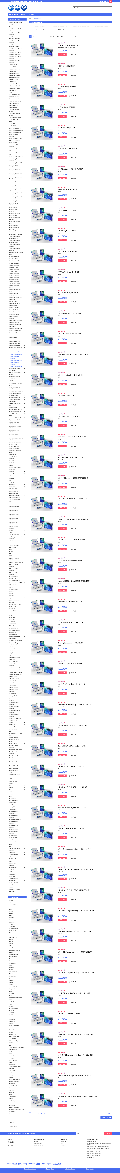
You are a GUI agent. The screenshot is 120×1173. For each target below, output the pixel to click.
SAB (10, 902)
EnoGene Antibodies (13, 589)
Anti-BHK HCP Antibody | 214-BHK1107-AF (72, 540)
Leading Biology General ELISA (14, 149)
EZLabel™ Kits (12, 621)
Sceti (10, 978)
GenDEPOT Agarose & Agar (15, 101)
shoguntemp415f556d (14, 259)
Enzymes (11, 598)
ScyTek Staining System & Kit (16, 391)
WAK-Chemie (12, 1090)
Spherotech (11, 1010)
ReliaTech (11, 995)
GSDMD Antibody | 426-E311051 (68, 87)
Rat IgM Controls (13, 837)
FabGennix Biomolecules (14, 630)
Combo (10, 532)
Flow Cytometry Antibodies (15, 640)
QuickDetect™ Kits (13, 809)
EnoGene (11, 900)
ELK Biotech (11, 1043)
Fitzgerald (11, 911)
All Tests (11, 465)
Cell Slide (11, 504)
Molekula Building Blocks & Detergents (15, 218)
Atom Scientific (12, 1038)
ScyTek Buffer (12, 381)
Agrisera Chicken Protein (14, 69)
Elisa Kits (11, 587)
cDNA (10, 502)
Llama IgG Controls (13, 737)
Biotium (10, 915)
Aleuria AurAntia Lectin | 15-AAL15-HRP (71, 622)
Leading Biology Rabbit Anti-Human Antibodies (15, 174)
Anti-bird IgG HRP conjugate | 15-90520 (71, 828)
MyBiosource (12, 1083)
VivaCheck (11, 1092)
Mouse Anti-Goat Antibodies (15, 756)
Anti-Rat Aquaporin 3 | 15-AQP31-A (69, 396)
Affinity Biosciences (13, 948)
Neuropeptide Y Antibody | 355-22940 (70, 643)
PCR (10, 789)
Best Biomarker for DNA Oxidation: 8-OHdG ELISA (98, 1146)
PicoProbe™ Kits (12, 798)
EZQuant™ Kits (12, 623)
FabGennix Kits (12, 632)
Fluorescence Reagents (14, 643)
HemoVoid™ (11, 683)
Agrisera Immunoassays (14, 73)
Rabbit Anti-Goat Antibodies (15, 819)
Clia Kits (11, 530)
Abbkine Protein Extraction (15, 322)
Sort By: (52, 36)
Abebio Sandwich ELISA (14, 345)
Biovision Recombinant (14, 495)
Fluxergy (11, 1075)
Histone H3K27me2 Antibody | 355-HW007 (72, 746)
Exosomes (11, 613)
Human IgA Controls (13, 687)
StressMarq (11, 917)
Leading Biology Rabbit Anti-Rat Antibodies (15, 182)
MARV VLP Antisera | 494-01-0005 (69, 272)
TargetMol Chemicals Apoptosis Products (14, 266)
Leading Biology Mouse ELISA (16, 163)
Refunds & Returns (70, 1169)
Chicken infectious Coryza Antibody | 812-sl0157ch (74, 1076)
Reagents (11, 840)
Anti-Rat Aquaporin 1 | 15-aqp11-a (69, 416)
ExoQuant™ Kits (12, 611)
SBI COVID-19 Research (14, 859)
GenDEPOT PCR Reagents (15, 117)
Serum (10, 861)
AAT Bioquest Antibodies (15, 393)
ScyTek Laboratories (13, 1008)
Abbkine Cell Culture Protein (15, 22)
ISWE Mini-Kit (12, 724)
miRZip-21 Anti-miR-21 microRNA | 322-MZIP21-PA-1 (75, 870)
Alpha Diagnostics (13, 971)
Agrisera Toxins (12, 90)
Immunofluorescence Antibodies (14, 707)
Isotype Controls (13, 720)
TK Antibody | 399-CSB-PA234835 (69, 45)
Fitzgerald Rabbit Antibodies (15, 418)
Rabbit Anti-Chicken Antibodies (13, 812)
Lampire (10, 1000)
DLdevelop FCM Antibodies (15, 411)
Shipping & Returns (38, 1145)
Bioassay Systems (13, 1030)
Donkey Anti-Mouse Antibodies (13, 569)
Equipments (11, 602)
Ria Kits (10, 844)
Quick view (42, 56)
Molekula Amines (13, 207)
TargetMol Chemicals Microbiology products (14, 278)
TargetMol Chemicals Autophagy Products (14, 270)
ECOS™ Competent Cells (14, 580)
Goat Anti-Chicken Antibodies (13, 664)
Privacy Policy (90, 1169)
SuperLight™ (11, 870)
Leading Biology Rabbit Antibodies (14, 186)
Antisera (11, 476)
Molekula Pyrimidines (14, 227)
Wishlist (36, 1141)
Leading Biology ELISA (14, 142)
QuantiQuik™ (12, 807)
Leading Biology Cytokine (15, 132)
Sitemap (22, 1171)
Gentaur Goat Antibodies (16, 352)
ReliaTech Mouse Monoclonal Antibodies (16, 439)
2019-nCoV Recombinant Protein (15, 451)
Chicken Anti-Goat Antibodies (13, 511)
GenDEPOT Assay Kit (14, 105)
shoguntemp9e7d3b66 (14, 261)
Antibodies (11, 471)
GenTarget (11, 980)
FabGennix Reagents (13, 634)
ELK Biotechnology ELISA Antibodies (15, 427)
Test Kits (11, 872)
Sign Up (106, 1)
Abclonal (11, 943)
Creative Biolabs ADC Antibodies (14, 423)
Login (100, 1)
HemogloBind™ (12, 681)
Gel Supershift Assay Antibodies (14, 650)
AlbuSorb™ (11, 461)
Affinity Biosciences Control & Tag (15, 29)
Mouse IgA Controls (13, 766)
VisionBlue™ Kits (12, 885)
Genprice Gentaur (13, 1049)
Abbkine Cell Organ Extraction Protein (13, 294)
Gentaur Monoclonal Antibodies (14, 357)
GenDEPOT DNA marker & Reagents (15, 114)
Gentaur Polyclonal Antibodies (14, 363)
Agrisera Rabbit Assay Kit (15, 86)
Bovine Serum (90, 1157)
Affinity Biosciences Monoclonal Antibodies (14, 37)
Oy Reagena (11, 1058)
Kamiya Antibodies (13, 727)
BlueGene (11, 959)
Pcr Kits (10, 792)
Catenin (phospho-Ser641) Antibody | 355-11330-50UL (75, 1034)
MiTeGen (11, 991)
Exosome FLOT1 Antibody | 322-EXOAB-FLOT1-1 (74, 602)
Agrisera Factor (12, 71)
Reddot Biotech (12, 963)
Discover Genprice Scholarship (94, 1153)
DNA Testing (12, 556)
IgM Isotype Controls (14, 698)
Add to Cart (62, 54)
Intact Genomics (13, 1060)
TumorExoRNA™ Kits (13, 878)
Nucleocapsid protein (14, 777)
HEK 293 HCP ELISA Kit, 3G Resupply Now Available (98, 1151)
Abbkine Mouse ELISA (14, 314)
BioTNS (10, 1094)
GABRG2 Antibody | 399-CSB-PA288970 (71, 169)
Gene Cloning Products (14, 657)
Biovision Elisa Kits (13, 493)
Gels (10, 655)
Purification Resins (13, 800)
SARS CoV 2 (12, 857)
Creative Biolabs (12, 905)
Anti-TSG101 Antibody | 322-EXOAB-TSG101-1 (73, 478)
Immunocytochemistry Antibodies (14, 703)
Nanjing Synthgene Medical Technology (15, 1067)
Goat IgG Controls (13, 676)
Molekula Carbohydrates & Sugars (15, 222)
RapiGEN (11, 1073)
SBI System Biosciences (14, 989)
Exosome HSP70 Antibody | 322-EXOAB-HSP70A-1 (74, 581)
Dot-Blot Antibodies (13, 576)
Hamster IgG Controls (14, 678)
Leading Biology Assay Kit (15, 128)
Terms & (30, 1169)
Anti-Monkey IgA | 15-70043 (67, 210)
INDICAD (11, 1098)
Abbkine (11, 961)
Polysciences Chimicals (14, 376)
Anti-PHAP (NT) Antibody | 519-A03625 (70, 663)
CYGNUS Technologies (14, 545)
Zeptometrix (12, 1021)
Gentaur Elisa (12, 659)
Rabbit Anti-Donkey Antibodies (13, 816)
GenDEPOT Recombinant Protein (14, 120)
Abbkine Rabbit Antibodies (15, 330)
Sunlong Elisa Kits (13, 867)
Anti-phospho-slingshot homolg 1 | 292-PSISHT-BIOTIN (76, 911)
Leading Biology (12, 930)
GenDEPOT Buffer (13, 107)
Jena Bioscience (12, 976)
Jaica (10, 1045)
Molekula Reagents (13, 230)
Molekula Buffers (13, 215)
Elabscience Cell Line (14, 96)
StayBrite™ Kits (12, 863)
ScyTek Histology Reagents (15, 383)
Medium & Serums (13, 743)
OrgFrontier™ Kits (13, 781)
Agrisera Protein (12, 81)
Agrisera (11, 982)
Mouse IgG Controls (13, 768)
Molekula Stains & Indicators (15, 234)
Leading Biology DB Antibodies (13, 135)
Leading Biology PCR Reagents (13, 166)
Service (10, 254)
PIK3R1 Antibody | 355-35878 (67, 190)
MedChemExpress (13, 956)
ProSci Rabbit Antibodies (14, 397)
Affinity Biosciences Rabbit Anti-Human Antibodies (15, 53)
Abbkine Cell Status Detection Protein (13, 300)
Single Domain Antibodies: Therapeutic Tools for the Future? (99, 1144)
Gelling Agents (12, 653)
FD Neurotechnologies (14, 1041)
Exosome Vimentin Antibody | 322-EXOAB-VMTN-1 (74, 705)
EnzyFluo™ (11, 593)
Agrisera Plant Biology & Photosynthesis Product (14, 76)
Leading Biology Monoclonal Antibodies (15, 159)
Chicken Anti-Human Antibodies (14, 515)
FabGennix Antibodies (14, 628)
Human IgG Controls (13, 689)
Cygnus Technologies (14, 1025)
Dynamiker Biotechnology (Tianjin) (17, 1109)
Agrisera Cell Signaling (14, 67)
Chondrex (11, 1023)
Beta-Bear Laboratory (14, 1107)
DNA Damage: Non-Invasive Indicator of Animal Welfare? (98, 1149)
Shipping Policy (50, 1169)
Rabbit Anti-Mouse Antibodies (13, 826)
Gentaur (10, 1004)
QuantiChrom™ (12, 802)
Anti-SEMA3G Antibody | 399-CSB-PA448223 (72, 499)
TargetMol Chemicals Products (14, 286)
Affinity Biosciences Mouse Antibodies (15, 41)
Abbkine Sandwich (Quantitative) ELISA (13, 338)
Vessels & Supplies (13, 882)
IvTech (10, 1051)
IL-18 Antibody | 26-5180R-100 (68, 148)
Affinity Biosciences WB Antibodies (14, 61)
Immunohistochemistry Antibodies (14, 711)
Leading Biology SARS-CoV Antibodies (15, 194)
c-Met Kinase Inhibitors (14, 497)
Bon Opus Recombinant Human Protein (14, 400)
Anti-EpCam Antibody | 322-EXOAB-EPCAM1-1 (73, 354)
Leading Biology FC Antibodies (13, 145)
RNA (10, 846)
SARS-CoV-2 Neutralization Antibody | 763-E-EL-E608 (75, 1055)
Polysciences (12, 1111)
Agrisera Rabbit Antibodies (15, 84)
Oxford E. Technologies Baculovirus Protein (14, 237)
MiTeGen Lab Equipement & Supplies (15, 373)
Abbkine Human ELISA (14, 305)
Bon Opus (11, 984)
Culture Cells (12, 541)
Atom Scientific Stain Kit (14, 94)
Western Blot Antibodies (14, 889)
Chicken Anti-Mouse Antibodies (13, 519)
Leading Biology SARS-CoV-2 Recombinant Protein (16, 198)
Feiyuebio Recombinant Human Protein (14, 637)
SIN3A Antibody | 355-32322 (67, 107)
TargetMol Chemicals (14, 1081)
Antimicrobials (12, 474)
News (23, 15)
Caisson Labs (12, 1019)
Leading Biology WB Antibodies (13, 204)
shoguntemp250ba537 (14, 256)
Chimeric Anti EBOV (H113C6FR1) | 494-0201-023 (74, 890)
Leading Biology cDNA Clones (16, 130)
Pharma (10, 796)
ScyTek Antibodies (13, 379)
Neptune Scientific (13, 1086)
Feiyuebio (11, 913)
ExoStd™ (11, 615)
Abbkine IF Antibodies (14, 307)
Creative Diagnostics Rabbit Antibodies (15, 538)
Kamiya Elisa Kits (13, 729)
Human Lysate (12, 691)
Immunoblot (11, 700)
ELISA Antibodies (13, 585)
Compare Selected (106, 1117)
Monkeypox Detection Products (14, 435)
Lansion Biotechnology (14, 1079)
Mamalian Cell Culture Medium (14, 740)
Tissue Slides (12, 874)
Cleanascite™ (12, 528)
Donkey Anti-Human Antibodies (13, 565)
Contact (31, 15)
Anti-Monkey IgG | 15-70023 (67, 231)
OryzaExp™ (11, 783)
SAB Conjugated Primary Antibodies (14, 849)
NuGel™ (10, 779)
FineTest (11, 920)
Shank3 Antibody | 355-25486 (67, 251)
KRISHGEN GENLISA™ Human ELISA (15, 734)
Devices (10, 549)
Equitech (11, 1028)
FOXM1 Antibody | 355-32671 (67, 128)
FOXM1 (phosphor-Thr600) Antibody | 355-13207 (74, 993)
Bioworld (11, 941)
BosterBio (11, 939)
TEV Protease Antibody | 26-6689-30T (70, 560)
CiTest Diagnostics (13, 1015)
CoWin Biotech (12, 1096)
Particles (11, 787)
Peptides (11, 794)
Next (109, 1113)
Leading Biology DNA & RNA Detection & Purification (15, 139)
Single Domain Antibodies (15, 420)
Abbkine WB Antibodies (14, 343)
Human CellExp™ (12, 685)
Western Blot (12, 887)
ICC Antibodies (12, 693)
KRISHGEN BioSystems (14, 950)
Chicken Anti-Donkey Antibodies (14, 507)
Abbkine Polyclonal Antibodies (13, 317)
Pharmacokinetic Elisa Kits (15, 442)
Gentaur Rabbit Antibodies (16, 366)
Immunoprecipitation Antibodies (14, 715)
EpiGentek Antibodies (14, 600)
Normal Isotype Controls (14, 774)
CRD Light (11, 1077)
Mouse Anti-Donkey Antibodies (13, 752)
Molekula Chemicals (13, 225)
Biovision (11, 952)
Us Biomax (11, 993)
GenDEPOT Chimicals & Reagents (14, 110)
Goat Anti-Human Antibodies (15, 670)
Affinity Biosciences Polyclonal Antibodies (14, 45)
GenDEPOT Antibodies (14, 103)
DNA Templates (12, 891)
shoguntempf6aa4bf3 (14, 263)
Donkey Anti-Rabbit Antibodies (13, 573)
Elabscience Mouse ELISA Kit (15, 583)
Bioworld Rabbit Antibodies (15, 347)
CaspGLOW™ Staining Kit (14, 499)
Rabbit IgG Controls (13, 829)
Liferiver (10, 1088)
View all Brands (12, 1114)
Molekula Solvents (13, 232)
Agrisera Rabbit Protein (14, 88)
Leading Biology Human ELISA (14, 153)
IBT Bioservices (12, 1034)
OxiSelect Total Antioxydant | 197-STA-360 (72, 808)
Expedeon (11, 1032)
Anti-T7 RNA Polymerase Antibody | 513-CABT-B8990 (75, 952)
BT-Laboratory (12, 924)
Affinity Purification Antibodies (13, 457)
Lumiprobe (11, 1006)
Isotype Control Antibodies (15, 718)
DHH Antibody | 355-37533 (66, 66)
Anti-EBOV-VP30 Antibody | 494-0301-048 (71, 684)
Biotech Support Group (14, 1036)
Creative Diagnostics (14, 954)
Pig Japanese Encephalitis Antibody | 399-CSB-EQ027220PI (77, 1096)
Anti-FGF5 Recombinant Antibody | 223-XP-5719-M (74, 849)
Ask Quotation (13, 15)
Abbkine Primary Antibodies (15, 320)
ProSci (10, 909)
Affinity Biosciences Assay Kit (15, 25)
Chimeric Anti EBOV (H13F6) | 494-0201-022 (72, 787)
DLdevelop (11, 933)
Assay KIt (11, 92)
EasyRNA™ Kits (12, 578)
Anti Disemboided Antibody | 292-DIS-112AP (72, 725)
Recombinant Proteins (14, 842)
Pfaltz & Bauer (12, 946)
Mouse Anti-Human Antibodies (13, 759)
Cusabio (11, 907)
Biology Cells (12, 487)
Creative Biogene (13, 1101)
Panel (10, 785)
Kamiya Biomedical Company (15, 997)
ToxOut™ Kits (12, 876)
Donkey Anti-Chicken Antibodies (14, 559)
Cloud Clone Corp (13, 937)
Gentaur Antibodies (13, 350)
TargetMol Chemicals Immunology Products (14, 274)
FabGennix (11, 967)
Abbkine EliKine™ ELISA (14, 303)
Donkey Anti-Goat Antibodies (16, 562)
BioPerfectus (12, 1105)
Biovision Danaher (91, 1141)
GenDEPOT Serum (13, 124)
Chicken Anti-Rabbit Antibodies (13, 523)
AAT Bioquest (12, 926)
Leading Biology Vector (14, 201)
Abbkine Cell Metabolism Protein (14, 290)
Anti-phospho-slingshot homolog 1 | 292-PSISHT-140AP (76, 973)
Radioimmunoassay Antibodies (13, 832)
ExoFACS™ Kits (12, 606)
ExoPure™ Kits (12, 608)
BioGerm (11, 1103)
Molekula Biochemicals (14, 213)
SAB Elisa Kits (12, 852)
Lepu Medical (12, 1064)
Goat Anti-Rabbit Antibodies (15, 674)
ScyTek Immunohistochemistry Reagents (14, 387)
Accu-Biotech (12, 1070)
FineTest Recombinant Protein (14, 414)
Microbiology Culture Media (15, 749)
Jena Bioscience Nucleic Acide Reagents (14, 369)
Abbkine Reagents (13, 335)
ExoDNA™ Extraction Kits (15, 604)
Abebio (10, 965)
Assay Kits (11, 482)
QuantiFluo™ (12, 805)
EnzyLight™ (11, 595)
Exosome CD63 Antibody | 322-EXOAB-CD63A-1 (73, 519)
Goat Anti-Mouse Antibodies (15, 672)
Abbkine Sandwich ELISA (14, 341)
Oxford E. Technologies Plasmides (14, 249)
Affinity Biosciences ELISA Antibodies (15, 33)
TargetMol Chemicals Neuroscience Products (14, 282)
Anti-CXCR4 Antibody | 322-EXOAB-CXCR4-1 (72, 375)
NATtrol (10, 772)
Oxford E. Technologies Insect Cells (14, 245)
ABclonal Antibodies (13, 395)
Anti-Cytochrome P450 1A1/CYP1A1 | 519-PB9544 (74, 931)
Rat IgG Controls (13, 835)
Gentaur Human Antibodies (16, 354)
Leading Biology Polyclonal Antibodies (15, 170)
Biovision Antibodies (13, 491)
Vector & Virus (12, 880)
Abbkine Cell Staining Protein (15, 297)
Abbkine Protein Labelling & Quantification (15, 325)
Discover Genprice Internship (93, 1155)
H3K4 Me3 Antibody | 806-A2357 (68, 293)
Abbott (10, 1062)
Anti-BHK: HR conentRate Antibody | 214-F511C (73, 1014)
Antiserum (11, 478)
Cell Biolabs (11, 1012)
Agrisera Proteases (13, 79)
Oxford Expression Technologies (16, 1047)
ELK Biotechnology (13, 928)
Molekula (11, 974)
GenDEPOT (11, 1002)
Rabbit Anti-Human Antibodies (13, 822)
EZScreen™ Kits (12, 626)
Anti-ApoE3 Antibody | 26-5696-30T (69, 334)
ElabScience (11, 935)
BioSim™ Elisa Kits (13, 489)
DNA (10, 554)
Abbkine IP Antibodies (14, 310)
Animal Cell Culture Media (15, 467)
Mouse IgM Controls (13, 770)
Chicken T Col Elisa (13, 526)
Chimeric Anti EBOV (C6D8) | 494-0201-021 (72, 767)
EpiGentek (11, 922)
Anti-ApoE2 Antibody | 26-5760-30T (69, 313)
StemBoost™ (12, 865)
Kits (10, 731)
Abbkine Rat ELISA (13, 333)
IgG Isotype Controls (13, 696)
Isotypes (11, 722)
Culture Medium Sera (14, 543)
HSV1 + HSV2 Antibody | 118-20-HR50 (70, 457)
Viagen (10, 1054)
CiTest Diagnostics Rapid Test (14, 404)
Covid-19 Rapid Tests (14, 534)
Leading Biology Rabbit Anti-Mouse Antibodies (15, 178)
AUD (41, 1)
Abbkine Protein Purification (15, 328)
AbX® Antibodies (13, 454)
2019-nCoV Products (14, 448)
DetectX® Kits (12, 547)
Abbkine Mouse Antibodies (15, 312)
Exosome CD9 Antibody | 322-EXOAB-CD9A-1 (73, 437)
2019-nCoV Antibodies (14, 446)
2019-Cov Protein (13, 444)
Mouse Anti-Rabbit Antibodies (13, 763)
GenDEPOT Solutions (14, 126)
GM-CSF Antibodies (13, 661)
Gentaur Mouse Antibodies (16, 360)
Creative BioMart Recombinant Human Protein (15, 408)
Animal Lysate (12, 469)
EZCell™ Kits (12, 617)
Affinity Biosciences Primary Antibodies (15, 49)
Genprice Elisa (12, 1056)
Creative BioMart (13, 987)
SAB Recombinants (13, 854)
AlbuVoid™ (11, 463)
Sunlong (11, 969)
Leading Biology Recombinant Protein (16, 190)
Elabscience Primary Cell (14, 99)
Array (10, 480)
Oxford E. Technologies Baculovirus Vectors (14, 241)
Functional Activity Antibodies (13, 646)
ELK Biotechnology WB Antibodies (14, 431)
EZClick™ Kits (12, 619)
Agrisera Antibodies (13, 64)
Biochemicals (12, 484)
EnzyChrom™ (12, 591)
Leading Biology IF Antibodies (16, 157)
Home (30, 18)
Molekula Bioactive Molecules (13, 210)
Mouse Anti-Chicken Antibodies (13, 746)
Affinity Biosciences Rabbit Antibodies (15, 57)
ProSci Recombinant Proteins (16, 252)
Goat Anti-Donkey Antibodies (16, 668)
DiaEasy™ (11, 551)
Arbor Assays (12, 1017)
